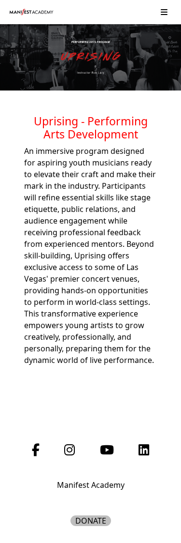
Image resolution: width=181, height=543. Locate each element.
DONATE (90, 520)
